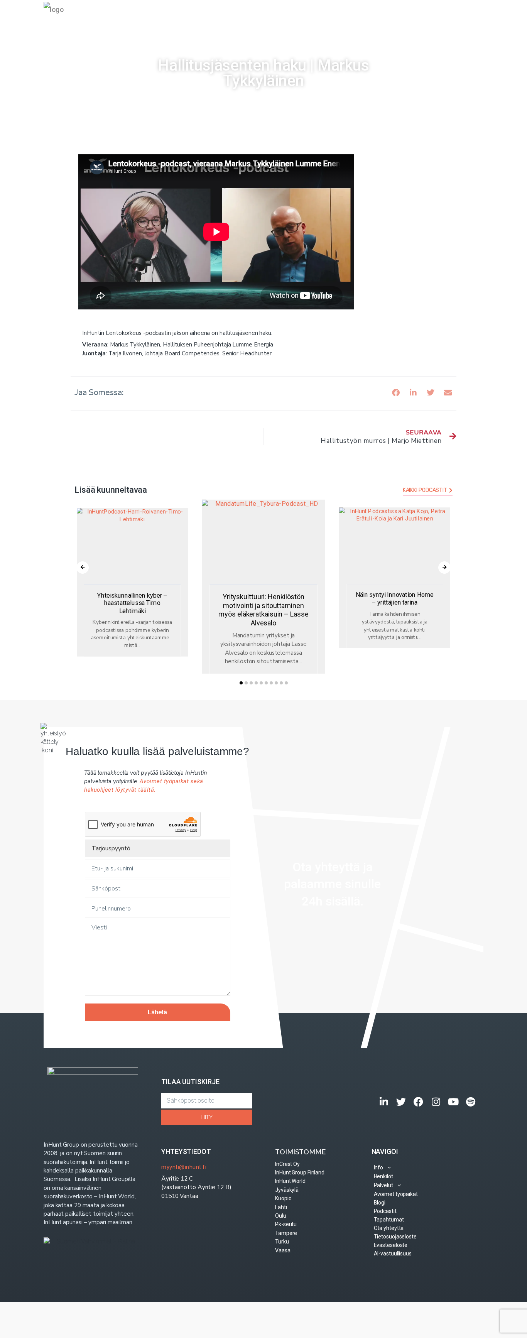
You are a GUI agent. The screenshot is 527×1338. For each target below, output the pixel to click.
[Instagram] (436, 1101)
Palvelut (256, 15)
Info (193, 15)
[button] (395, 393)
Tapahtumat (413, 15)
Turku (282, 1241)
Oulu (280, 1216)
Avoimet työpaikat (305, 15)
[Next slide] (444, 567)
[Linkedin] (384, 1101)
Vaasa (283, 1250)
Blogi (345, 15)
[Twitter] (401, 1101)
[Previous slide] (82, 567)
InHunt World (290, 1181)
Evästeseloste (391, 1245)
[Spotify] (471, 1101)
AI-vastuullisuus (393, 1253)
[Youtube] (453, 1101)
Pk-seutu (286, 1224)
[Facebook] (418, 1101)
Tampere (286, 1233)
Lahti (281, 1207)
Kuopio (283, 1198)
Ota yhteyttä (456, 15)
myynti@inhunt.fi (183, 1167)
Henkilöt (224, 15)
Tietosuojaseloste (395, 1236)
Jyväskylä (287, 1190)
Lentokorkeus (225, 100)
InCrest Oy (287, 1164)
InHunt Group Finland (299, 1172)
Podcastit (374, 15)
